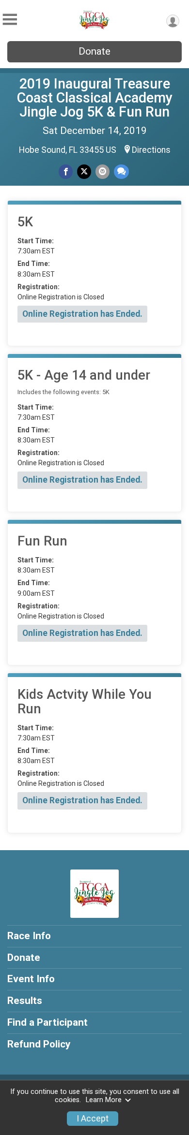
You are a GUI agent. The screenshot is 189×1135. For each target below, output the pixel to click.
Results (24, 1000)
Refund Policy (38, 1044)
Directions (151, 150)
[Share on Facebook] (66, 171)
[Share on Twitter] (84, 171)
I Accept (93, 1118)
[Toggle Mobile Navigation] (9, 19)
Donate (94, 51)
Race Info (29, 936)
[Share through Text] (121, 171)
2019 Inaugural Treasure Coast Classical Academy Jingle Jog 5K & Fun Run (95, 97)
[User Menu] (172, 21)
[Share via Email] (102, 171)
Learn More (104, 1100)
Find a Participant (47, 1022)
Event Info (31, 979)
